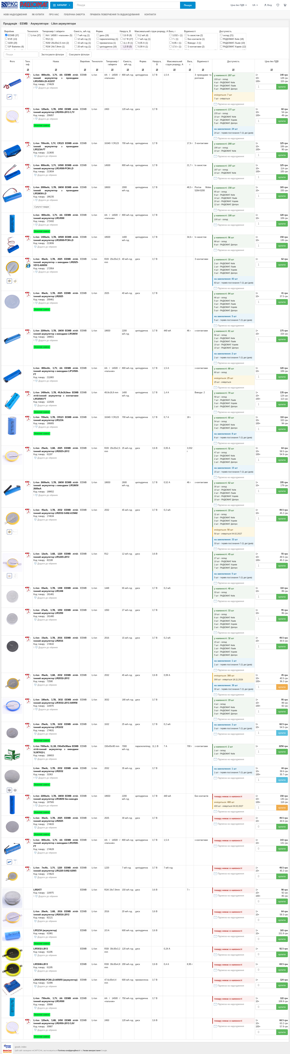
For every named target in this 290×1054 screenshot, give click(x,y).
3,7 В (128, 39)
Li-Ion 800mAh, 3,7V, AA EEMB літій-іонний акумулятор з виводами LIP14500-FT (55, 371)
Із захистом (195, 35)
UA (253, 5)
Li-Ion (35, 35)
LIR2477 (37, 889)
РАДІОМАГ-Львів (233, 43)
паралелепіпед (108, 39)
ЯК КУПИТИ (38, 14)
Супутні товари (41, 207)
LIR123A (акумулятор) (45, 930)
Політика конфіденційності (69, 1050)
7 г (175, 39)
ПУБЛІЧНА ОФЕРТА (74, 14)
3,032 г (177, 35)
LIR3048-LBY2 (40, 964)
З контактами (195, 46)
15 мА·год (84, 43)
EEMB (24, 23)
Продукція (10, 23)
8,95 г (176, 43)
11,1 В (128, 43)
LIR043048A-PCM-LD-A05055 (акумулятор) (55, 980)
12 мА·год (84, 39)
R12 (49, 39)
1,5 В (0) (127, 46)
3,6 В (127, 35)
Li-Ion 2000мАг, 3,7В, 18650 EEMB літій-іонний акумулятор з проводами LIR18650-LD (55, 190)
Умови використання (92, 1050)
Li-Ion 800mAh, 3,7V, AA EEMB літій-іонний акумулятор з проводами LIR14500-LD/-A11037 (55, 78)
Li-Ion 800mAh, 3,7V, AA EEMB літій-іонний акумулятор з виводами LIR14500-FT (55, 843)
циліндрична (108, 46)
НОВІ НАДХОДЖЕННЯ (15, 14)
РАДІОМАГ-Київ (233, 39)
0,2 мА (143, 35)
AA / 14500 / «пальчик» (58, 35)
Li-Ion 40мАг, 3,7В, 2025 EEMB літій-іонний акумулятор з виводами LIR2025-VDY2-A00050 (55, 262)
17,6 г (176, 46)
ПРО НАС (54, 14)
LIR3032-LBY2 (40, 948)
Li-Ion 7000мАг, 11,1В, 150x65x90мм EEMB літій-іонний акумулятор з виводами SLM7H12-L (55, 749)
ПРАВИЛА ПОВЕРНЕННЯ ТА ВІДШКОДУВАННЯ (114, 14)
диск (104, 35)
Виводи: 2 (194, 43)
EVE (12, 39)
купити (282, 86)
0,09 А (143, 46)
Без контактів (196, 39)
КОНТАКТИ (150, 14)
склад (227, 35)
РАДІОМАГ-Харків (234, 46)
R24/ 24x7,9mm (55, 46)
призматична (107, 43)
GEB (12, 43)
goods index (21, 1047)
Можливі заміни (41, 125)
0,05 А (143, 43)
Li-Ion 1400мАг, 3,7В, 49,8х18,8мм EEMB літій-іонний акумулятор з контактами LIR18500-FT (55, 395)
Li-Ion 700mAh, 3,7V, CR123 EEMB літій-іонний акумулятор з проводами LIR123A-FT (55, 146)
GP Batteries (15, 46)
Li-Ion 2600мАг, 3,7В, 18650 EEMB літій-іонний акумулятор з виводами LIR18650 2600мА (55, 485)
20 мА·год (84, 46)
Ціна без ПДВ (237, 5)
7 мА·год (83, 35)
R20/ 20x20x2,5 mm (57, 43)
